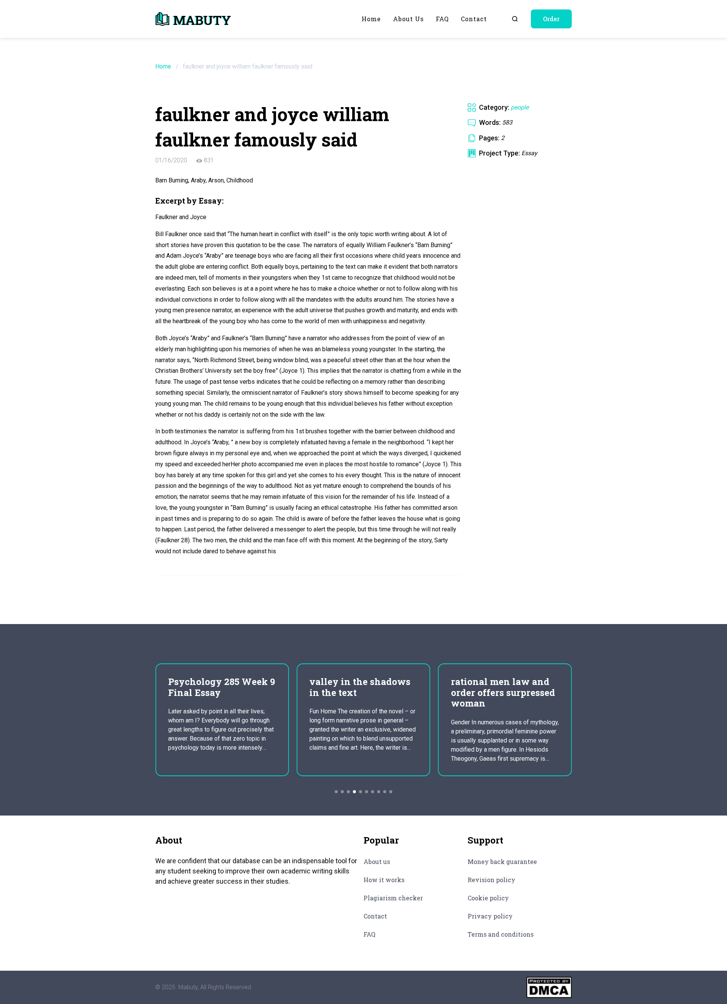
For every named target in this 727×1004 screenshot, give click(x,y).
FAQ (442, 19)
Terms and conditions (501, 934)
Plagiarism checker (393, 898)
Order (551, 19)
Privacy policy (490, 916)
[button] (336, 791)
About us (408, 19)
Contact (474, 19)
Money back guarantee (502, 861)
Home (371, 19)
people (520, 107)
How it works (384, 880)
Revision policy (491, 880)
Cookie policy (488, 898)
